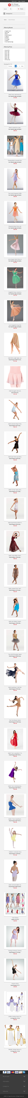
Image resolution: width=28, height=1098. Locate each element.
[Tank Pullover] (15, 903)
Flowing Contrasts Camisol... (15, 950)
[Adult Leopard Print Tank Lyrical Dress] (15, 574)
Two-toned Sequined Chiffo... (15, 193)
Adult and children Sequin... (15, 621)
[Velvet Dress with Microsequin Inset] (15, 80)
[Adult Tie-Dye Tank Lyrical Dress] (15, 475)
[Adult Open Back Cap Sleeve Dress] (15, 442)
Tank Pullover (15, 917)
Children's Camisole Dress (15, 852)
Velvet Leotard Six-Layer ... (15, 127)
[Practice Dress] (15, 969)
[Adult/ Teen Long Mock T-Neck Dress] (15, 739)
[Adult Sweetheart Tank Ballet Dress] (15, 673)
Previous (10, 66)
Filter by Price (8, 47)
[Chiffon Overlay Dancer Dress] (15, 1002)
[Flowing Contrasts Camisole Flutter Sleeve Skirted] (15, 936)
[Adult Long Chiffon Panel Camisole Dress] (15, 541)
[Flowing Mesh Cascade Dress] (15, 146)
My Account (14, 1)
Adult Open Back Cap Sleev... (15, 457)
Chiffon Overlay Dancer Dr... (15, 1016)
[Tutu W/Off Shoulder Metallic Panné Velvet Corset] (15, 640)
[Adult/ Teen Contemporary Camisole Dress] (15, 772)
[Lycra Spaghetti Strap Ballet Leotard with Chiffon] (15, 311)
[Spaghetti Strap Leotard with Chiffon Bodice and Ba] (15, 278)
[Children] (15, 837)
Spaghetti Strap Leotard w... (15, 292)
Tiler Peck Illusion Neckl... (15, 720)
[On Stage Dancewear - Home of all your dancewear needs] (14, 5)
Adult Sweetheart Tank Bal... (15, 687)
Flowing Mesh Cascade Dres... (15, 160)
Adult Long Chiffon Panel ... (15, 555)
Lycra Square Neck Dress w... (15, 259)
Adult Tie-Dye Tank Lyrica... (15, 489)
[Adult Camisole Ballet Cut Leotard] (15, 870)
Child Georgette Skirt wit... (15, 391)
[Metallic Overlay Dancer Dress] (15, 1035)
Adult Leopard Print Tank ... (15, 588)
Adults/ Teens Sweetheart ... (15, 819)
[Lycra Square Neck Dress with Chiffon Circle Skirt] (15, 245)
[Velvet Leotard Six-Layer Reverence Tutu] (15, 113)
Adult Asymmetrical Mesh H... (15, 522)
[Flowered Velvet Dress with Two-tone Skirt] (15, 212)
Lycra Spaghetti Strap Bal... (15, 325)
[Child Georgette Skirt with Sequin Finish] (15, 376)
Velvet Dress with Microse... (15, 94)
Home (5, 19)
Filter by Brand (8, 27)
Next (22, 66)
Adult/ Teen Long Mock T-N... (15, 753)
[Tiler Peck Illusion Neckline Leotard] (15, 706)
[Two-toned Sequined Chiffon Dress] (15, 179)
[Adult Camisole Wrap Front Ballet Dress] (15, 409)
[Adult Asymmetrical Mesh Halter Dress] (15, 508)
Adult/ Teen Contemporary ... (15, 786)
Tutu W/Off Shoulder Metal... (15, 654)
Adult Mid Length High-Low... (15, 358)
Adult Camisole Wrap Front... (15, 424)
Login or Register (21, 1)
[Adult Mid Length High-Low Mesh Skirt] (15, 344)
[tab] (14, 27)
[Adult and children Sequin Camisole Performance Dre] (15, 607)
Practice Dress (15, 983)
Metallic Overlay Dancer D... (15, 1049)
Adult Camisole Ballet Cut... (15, 885)
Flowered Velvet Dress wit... (15, 226)
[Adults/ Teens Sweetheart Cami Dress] (15, 804)
